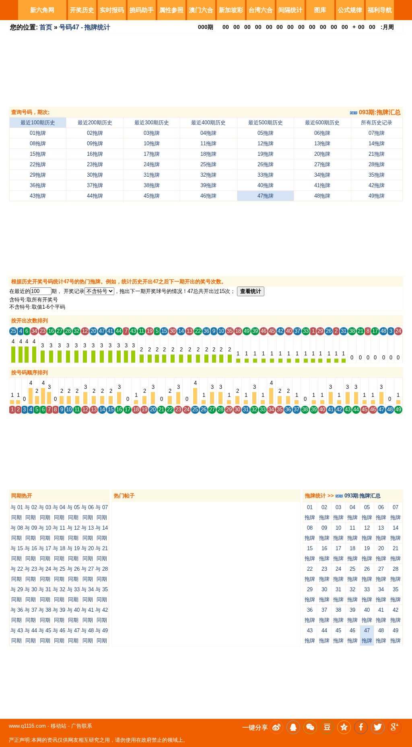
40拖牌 (266, 185)
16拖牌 (95, 154)
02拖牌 (95, 133)
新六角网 (42, 9)
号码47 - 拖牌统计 (84, 27)
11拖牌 (208, 143)
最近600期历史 (322, 123)
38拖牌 (152, 185)
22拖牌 (38, 164)
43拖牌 (38, 196)
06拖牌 (322, 133)
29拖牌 (38, 175)
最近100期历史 (38, 123)
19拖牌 (266, 154)
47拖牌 (266, 196)
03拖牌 (152, 133)
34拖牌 (322, 175)
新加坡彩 (231, 9)
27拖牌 (322, 164)
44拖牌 (95, 196)
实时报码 (112, 9)
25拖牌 (208, 164)
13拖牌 (322, 143)
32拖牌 (208, 175)
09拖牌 (95, 143)
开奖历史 (82, 9)
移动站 (58, 726)
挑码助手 (142, 9)
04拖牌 (208, 133)
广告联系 (81, 726)
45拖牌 (152, 196)
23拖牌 (95, 164)
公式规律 (350, 9)
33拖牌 (266, 175)
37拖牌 (95, 185)
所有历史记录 (376, 123)
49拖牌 (377, 196)
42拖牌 (377, 185)
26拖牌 (266, 164)
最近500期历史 (265, 123)
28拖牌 (377, 164)
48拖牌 (322, 196)
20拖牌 (322, 154)
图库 (320, 9)
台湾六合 (261, 9)
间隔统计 (290, 9)
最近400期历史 (208, 123)
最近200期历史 (95, 123)
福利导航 (380, 9)
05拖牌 (266, 133)
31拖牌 (152, 175)
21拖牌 (377, 154)
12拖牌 (266, 143)
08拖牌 (38, 143)
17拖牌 (152, 154)
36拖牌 (38, 185)
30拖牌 (95, 175)
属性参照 (171, 9)
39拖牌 (208, 185)
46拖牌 (208, 196)
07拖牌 (377, 133)
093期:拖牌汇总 (379, 112)
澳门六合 (201, 9)
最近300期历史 (151, 123)
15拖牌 (38, 154)
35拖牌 (377, 175)
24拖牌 (152, 164)
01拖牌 (38, 133)
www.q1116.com (27, 726)
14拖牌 (377, 143)
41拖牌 (322, 185)
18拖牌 (208, 154)
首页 (45, 27)
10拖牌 (152, 143)
